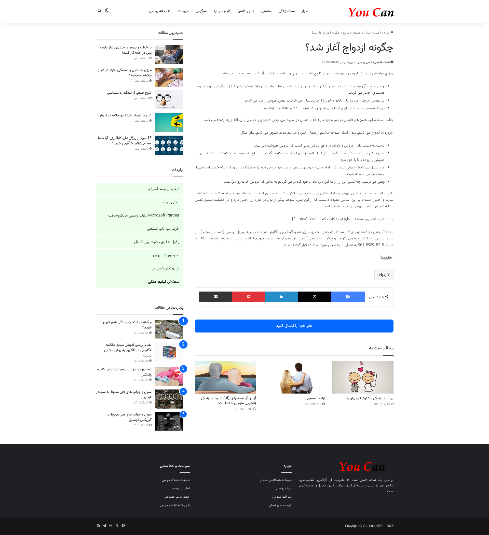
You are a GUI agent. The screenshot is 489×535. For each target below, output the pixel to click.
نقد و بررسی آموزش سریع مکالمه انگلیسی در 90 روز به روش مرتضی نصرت (128, 350)
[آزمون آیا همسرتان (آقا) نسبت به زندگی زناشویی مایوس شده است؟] (225, 377)
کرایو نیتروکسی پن (165, 268)
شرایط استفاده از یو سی (175, 505)
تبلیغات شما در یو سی (176, 480)
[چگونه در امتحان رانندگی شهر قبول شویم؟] (169, 329)
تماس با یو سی (180, 488)
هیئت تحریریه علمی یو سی (374, 62)
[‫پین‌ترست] (248, 297)
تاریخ (346, 32)
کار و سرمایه (222, 11)
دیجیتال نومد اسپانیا (163, 189)
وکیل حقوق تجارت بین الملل (156, 242)
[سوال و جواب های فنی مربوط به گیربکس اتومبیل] (169, 421)
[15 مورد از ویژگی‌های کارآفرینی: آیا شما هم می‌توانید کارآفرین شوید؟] (169, 145)
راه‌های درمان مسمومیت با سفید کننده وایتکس (124, 372)
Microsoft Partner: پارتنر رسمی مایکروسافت (143, 215)
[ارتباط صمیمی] (294, 377)
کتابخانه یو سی (159, 11)
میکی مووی (170, 202)
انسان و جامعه (362, 32)
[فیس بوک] (348, 297)
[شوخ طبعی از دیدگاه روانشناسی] (169, 99)
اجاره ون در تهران (166, 255)
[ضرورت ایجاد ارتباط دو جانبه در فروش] (169, 122)
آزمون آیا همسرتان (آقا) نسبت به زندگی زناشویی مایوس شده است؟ (228, 401)
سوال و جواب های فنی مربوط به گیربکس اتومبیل (129, 417)
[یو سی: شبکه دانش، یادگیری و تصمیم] (355, 11)
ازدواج (382, 275)
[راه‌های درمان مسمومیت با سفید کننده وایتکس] (169, 376)
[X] (314, 297)
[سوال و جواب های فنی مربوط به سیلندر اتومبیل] (169, 399)
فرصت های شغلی (280, 505)
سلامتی (266, 11)
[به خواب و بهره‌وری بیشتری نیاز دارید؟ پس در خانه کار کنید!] (169, 54)
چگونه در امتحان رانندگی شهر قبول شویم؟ (127, 325)
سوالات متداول (282, 496)
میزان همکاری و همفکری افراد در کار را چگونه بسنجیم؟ (125, 72)
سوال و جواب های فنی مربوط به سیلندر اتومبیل (124, 394)
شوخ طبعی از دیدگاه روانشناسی (129, 93)
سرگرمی (201, 11)
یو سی (388, 480)
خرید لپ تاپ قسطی (163, 229)
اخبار (305, 11)
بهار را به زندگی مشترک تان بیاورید (369, 398)
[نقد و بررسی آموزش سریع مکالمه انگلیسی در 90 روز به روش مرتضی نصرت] (169, 352)
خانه (387, 32)
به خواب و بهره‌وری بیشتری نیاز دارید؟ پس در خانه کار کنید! (126, 50)
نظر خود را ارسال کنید (294, 326)
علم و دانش (246, 11)
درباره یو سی (284, 488)
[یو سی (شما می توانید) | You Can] (346, 465)
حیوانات (183, 11)
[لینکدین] (281, 297)
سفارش (163, 281)
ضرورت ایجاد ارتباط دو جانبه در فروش (125, 115)
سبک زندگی (287, 11)
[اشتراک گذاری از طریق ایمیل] (215, 297)
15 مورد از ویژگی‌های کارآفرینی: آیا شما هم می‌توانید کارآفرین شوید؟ (125, 140)
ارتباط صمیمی (315, 398)
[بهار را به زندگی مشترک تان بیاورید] (362, 377)
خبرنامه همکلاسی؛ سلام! (276, 480)
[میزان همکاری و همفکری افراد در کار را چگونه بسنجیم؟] (169, 77)
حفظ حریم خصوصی (177, 496)
